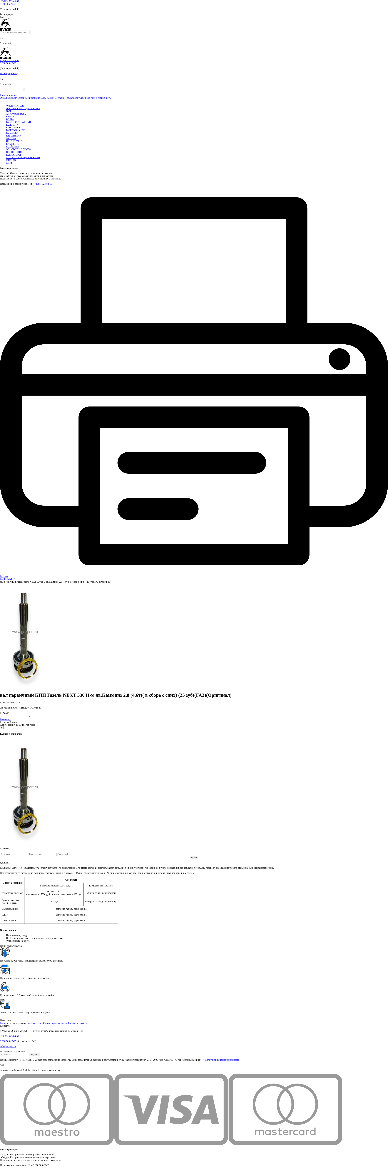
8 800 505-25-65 (8, 4)
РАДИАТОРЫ (13, 154)
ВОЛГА (10, 119)
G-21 (8, 111)
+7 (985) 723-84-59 (9, 1)
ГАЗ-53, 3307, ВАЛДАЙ (18, 122)
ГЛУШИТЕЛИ (13, 135)
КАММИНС (12, 144)
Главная (4, 1023)
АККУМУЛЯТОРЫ (16, 114)
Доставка (31, 1023)
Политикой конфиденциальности (222, 1060)
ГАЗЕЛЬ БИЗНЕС (15, 130)
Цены (43, 98)
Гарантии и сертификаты (98, 98)
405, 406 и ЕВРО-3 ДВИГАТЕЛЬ (23, 108)
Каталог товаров (8, 95)
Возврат (83, 1023)
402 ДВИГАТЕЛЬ (15, 105)
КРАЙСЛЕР (12, 146)
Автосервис (19, 98)
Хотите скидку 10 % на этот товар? (18, 724)
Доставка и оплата (64, 98)
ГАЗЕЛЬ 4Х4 (13, 124)
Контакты (79, 98)
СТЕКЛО (11, 160)
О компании (6, 98)
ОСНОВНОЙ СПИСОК (18, 149)
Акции (50, 98)
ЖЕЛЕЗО (11, 138)
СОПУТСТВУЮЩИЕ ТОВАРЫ (23, 157)
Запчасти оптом (59, 1023)
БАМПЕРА (12, 116)
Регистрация (6, 73)
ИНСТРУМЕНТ (14, 141)
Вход (15, 73)
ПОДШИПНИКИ (15, 152)
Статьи (46, 1023)
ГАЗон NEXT (13, 133)
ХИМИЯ (10, 163)
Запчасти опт (33, 98)
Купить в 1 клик (8, 722)
